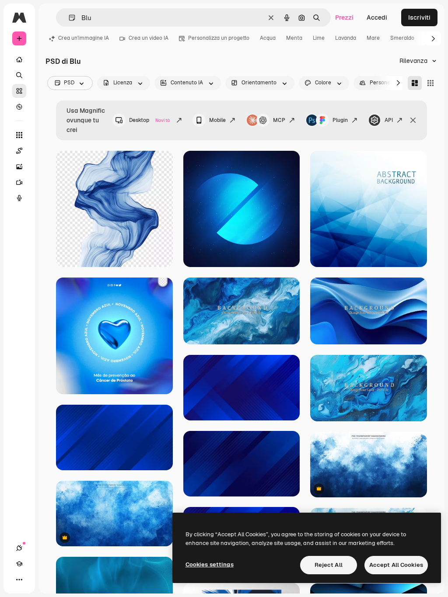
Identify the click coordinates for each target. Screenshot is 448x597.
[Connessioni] (19, 548)
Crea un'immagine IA (83, 38)
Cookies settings (210, 564)
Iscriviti (419, 17)
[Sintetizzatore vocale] (19, 198)
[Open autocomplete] (68, 17)
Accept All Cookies (396, 565)
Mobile (217, 120)
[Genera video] (19, 182)
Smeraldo (402, 38)
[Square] (431, 83)
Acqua (268, 38)
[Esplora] (19, 107)
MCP (279, 120)
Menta (294, 38)
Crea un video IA (148, 38)
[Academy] (19, 564)
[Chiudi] (413, 120)
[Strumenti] (19, 135)
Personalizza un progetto (218, 38)
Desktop (149, 120)
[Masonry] (415, 83)
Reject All (329, 565)
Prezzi (344, 17)
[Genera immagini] (19, 167)
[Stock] (19, 91)
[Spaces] (19, 151)
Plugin (340, 120)
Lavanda (345, 38)
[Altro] (19, 580)
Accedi (377, 17)
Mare (373, 38)
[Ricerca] (19, 75)
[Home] (19, 59)
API (389, 120)
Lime (319, 38)
